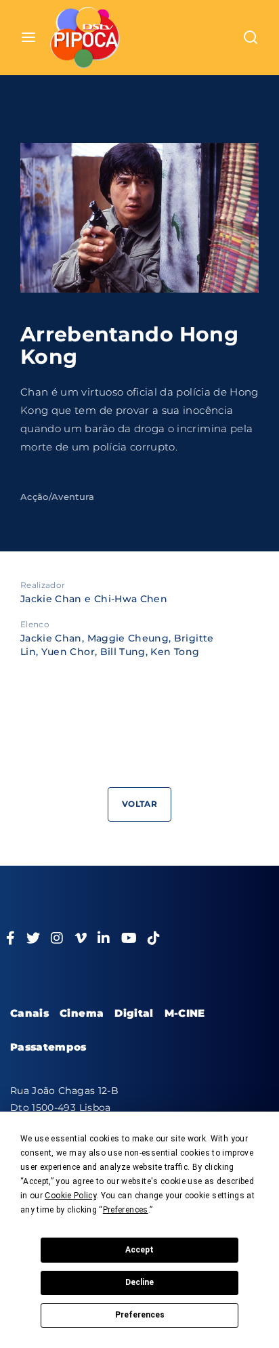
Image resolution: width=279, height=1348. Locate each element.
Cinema (82, 1013)
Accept (139, 1250)
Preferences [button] (125, 1210)
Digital (133, 1013)
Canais (29, 1013)
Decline (139, 1282)
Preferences (140, 1315)
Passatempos (48, 1046)
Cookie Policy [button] (70, 1195)
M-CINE (185, 1013)
